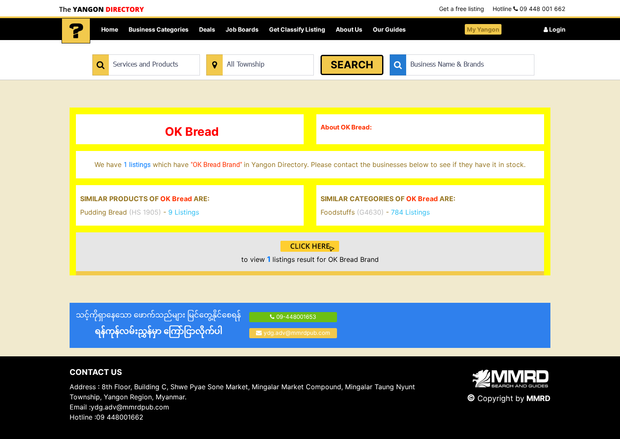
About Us (349, 29)
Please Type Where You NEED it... (250, 50)
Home (109, 29)
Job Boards (242, 29)
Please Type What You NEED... (132, 50)
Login (557, 29)
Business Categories (159, 29)
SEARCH (352, 65)
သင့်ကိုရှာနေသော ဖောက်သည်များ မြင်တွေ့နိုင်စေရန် (158, 323)
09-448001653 (295, 316)
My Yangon (483, 29)
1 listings (137, 165)
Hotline (529, 8)
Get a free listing (461, 8)
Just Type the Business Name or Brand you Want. (453, 50)
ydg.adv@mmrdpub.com (297, 332)
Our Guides (389, 29)
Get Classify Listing (297, 29)
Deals (207, 29)
